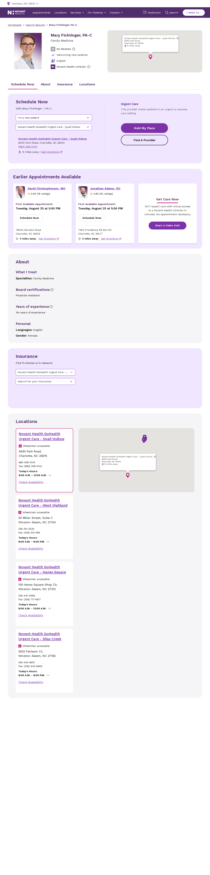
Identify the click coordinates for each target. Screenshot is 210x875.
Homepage (14, 24)
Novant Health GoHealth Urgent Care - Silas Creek (39, 636)
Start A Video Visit (167, 225)
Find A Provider (144, 140)
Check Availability (31, 482)
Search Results (35, 24)
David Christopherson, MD (46, 188)
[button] (150, 57)
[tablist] (105, 84)
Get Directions (47, 238)
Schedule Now (29, 217)
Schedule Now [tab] (22, 84)
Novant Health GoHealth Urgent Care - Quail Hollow (52, 138)
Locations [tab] (87, 84)
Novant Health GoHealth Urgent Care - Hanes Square (42, 569)
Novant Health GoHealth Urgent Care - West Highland (42, 502)
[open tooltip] (74, 49)
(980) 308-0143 (27, 146)
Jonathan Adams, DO (105, 188)
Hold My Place (144, 128)
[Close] (177, 38)
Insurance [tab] (65, 84)
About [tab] (46, 84)
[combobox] (54, 117)
